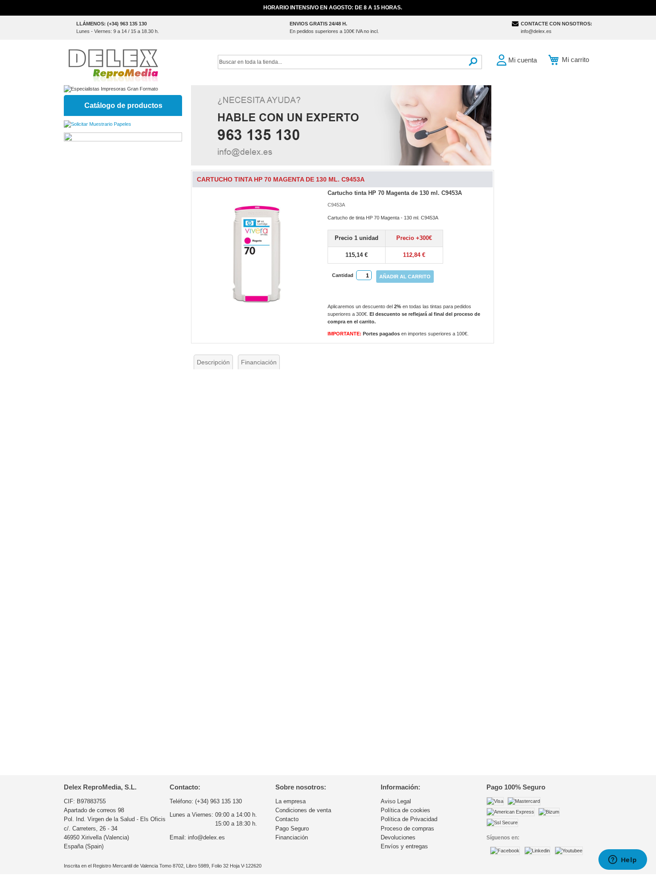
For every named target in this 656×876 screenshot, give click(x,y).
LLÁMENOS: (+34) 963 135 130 (111, 23)
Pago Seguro (292, 828)
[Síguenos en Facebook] (505, 850)
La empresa (290, 801)
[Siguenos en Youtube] (568, 850)
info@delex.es (536, 31)
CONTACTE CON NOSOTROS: (556, 23)
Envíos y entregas (404, 846)
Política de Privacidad (409, 819)
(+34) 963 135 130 (218, 801)
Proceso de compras (407, 828)
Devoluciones (398, 837)
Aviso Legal (396, 801)
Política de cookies (405, 810)
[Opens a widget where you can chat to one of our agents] (622, 860)
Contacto (287, 819)
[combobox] (350, 62)
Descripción (213, 362)
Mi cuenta (522, 60)
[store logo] (113, 64)
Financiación (259, 362)
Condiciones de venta (303, 810)
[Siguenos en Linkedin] (537, 850)
